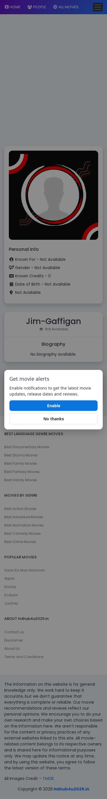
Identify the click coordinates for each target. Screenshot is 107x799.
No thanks (53, 418)
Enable (53, 405)
